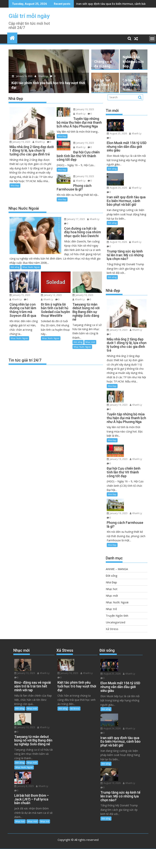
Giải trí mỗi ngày (29, 16)
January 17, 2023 (76, 219)
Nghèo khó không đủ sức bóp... (133, 61)
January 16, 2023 (24, 76)
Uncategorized (115, 622)
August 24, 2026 (118, 187)
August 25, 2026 (118, 133)
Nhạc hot (111, 589)
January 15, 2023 (21, 295)
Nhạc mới (90, 342)
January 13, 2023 (26, 673)
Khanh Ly (43, 76)
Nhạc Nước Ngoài (31, 267)
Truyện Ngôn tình (117, 615)
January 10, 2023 (84, 295)
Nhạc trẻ (111, 609)
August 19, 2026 (118, 242)
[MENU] (152, 38)
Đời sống (15, 267)
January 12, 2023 (52, 295)
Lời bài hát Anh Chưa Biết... (102, 84)
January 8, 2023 (25, 786)
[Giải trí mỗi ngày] (12, 37)
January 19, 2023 (21, 141)
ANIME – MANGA (117, 569)
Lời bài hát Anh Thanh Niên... (131, 84)
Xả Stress (112, 629)
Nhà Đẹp (15, 185)
